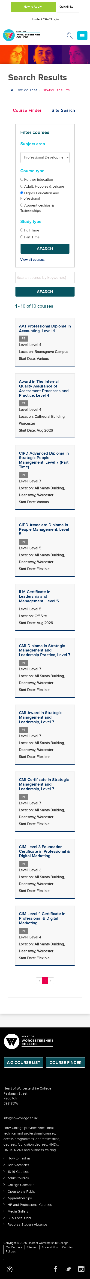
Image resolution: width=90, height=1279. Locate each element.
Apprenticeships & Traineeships (37, 208)
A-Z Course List (23, 1062)
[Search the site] (70, 36)
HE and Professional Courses (30, 1205)
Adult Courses (18, 1178)
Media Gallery (18, 1211)
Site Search (63, 110)
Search (45, 248)
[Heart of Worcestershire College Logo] (28, 1041)
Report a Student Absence (27, 1225)
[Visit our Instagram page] (81, 1269)
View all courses (32, 260)
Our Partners (14, 1247)
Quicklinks (66, 7)
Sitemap (32, 1247)
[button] (10, 1268)
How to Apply (33, 7)
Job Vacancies (18, 1165)
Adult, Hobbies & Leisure (43, 186)
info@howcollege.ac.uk (20, 1118)
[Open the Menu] (82, 35)
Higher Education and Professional (39, 196)
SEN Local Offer (19, 1218)
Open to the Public (21, 1192)
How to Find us (19, 1158)
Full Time (31, 230)
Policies (11, 1251)
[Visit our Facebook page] (55, 1269)
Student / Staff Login (45, 19)
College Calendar (21, 1185)
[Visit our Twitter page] (68, 1269)
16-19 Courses (18, 1172)
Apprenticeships (20, 1198)
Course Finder (27, 110)
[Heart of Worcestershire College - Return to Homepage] (28, 35)
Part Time (31, 237)
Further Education (38, 179)
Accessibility (50, 1247)
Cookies (67, 1247)
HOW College (27, 90)
